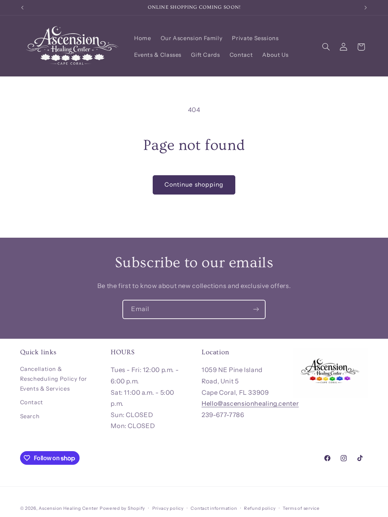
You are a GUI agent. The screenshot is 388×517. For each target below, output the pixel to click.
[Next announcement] (365, 7)
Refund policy (260, 508)
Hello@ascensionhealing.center (250, 403)
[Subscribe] (256, 309)
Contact (31, 402)
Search (30, 416)
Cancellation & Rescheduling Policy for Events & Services (54, 379)
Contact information (214, 508)
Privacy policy (168, 508)
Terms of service (301, 508)
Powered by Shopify (122, 508)
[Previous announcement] (22, 7)
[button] (326, 47)
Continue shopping (194, 184)
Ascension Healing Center (68, 508)
